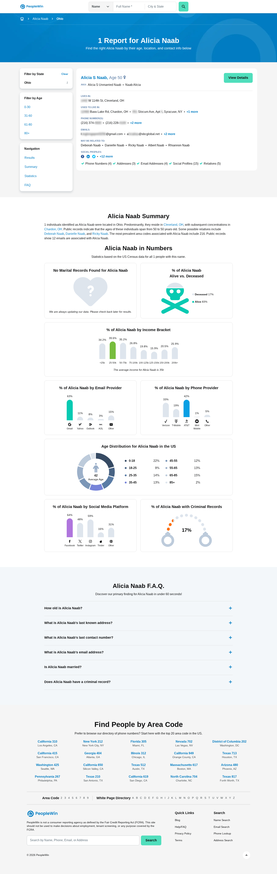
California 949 (184, 753)
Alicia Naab (40, 18)
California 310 (47, 741)
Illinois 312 (138, 753)
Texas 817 (229, 776)
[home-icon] (22, 19)
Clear (64, 73)
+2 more (136, 122)
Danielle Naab (114, 145)
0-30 (27, 107)
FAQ (27, 185)
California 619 (138, 776)
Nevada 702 (184, 741)
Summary (30, 166)
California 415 (47, 753)
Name (96, 6)
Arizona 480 (229, 765)
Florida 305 (138, 741)
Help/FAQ (180, 826)
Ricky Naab (136, 145)
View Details (238, 78)
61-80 (28, 124)
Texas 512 (138, 765)
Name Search (222, 820)
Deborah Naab (91, 145)
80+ (26, 133)
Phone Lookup (222, 833)
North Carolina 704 (184, 776)
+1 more (192, 111)
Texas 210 (93, 776)
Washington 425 (47, 765)
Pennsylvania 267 (47, 776)
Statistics (30, 176)
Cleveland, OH (173, 224)
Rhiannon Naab (179, 145)
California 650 (93, 765)
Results (29, 157)
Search (151, 840)
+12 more (106, 156)
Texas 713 (229, 753)
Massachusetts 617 (184, 765)
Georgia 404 (93, 753)
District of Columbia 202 (229, 741)
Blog (177, 820)
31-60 (28, 115)
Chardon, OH (53, 229)
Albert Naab (156, 145)
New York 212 (93, 741)
